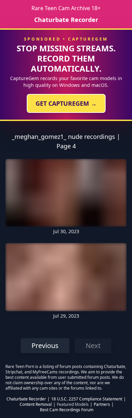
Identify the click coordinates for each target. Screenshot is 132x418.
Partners (102, 404)
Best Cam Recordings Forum (66, 410)
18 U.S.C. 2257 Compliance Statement (86, 399)
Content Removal (36, 404)
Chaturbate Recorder (66, 20)
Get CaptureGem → (66, 103)
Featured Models (73, 404)
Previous (45, 345)
